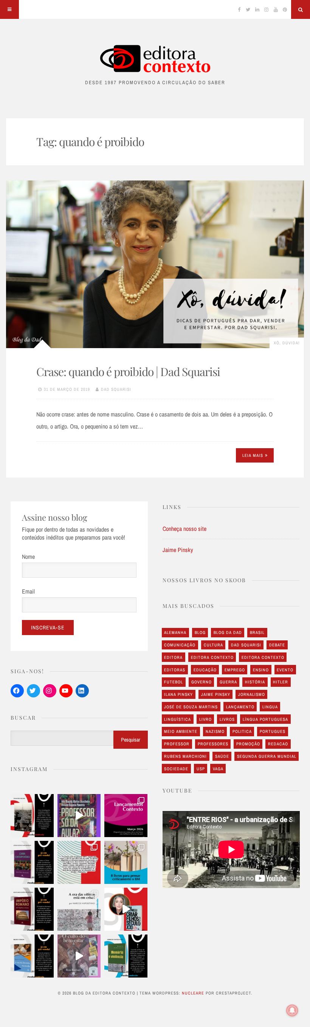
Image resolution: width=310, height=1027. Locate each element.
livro (205, 719)
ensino (261, 669)
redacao (278, 743)
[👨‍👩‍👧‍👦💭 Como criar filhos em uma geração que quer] (79, 862)
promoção (248, 743)
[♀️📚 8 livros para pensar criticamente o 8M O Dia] (125, 862)
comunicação (179, 645)
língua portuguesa (265, 719)
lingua (270, 706)
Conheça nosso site (184, 528)
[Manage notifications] (292, 1010)
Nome (28, 556)
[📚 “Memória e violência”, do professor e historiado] (125, 956)
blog (200, 632)
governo (201, 682)
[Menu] (9, 9)
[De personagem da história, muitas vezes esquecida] (79, 909)
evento (285, 669)
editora (173, 657)
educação (205, 669)
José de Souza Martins (191, 706)
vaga (218, 768)
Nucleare (193, 993)
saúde (222, 756)
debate (277, 645)
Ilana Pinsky (178, 694)
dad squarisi (246, 645)
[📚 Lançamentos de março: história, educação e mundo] (125, 815)
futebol (173, 682)
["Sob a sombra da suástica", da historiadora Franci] (32, 815)
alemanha (175, 632)
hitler (280, 682)
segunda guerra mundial (266, 756)
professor (176, 743)
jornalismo (251, 694)
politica (242, 731)
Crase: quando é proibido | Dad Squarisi (128, 371)
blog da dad (228, 632)
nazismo (215, 731)
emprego (235, 669)
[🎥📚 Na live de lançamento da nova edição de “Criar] (125, 909)
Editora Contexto (212, 657)
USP (201, 768)
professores (213, 743)
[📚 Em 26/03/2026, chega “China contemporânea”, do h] (32, 862)
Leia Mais (252, 455)
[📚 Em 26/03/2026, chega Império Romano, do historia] (32, 909)
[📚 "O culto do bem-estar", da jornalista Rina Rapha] (79, 956)
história (255, 682)
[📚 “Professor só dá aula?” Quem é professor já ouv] (79, 815)
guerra (228, 682)
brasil (257, 632)
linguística (177, 719)
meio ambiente (180, 731)
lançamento (240, 706)
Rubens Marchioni (185, 756)
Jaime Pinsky (178, 550)
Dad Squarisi (116, 389)
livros (227, 719)
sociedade (176, 768)
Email (28, 591)
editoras (174, 669)
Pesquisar (130, 739)
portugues (272, 731)
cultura (213, 645)
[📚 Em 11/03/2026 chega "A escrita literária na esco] (32, 956)
